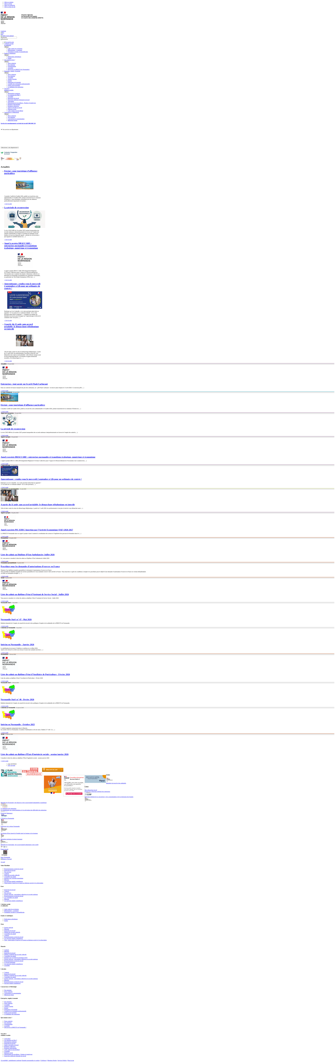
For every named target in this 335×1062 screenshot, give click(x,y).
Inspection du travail (13, 98)
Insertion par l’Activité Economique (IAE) (15, 957)
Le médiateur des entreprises (15, 87)
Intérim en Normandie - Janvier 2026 (17, 644)
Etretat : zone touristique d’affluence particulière (23, 405)
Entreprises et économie (14, 82)
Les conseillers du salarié (11, 897)
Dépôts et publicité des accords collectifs (15, 954)
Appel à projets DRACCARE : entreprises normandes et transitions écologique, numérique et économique (21, 245)
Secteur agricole (8, 927)
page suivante (11, 765)
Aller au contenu (8, 2)
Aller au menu (8, 3)
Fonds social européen (14, 85)
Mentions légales (52, 1060)
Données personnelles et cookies (31, 1060)
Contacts (6, 873)
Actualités (10, 68)
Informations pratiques (14, 93)
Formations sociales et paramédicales (18, 51)
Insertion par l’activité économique (13, 878)
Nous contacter (12, 63)
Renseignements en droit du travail (13, 869)
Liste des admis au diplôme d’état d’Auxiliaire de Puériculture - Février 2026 (35, 674)
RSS (2, 34)
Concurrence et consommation (16, 119)
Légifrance (43, 1060)
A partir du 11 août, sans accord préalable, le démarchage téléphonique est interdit (21, 326)
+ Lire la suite (8, 204)
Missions (6, 880)
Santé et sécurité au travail (15, 107)
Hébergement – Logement (15, 50)
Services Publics (62, 1060)
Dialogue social (12, 109)
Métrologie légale (12, 120)
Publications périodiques (14, 56)
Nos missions (11, 65)
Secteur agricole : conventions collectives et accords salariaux (21, 894)
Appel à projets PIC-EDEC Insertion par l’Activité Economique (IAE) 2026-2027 (37, 530)
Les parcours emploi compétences (13, 881)
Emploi (10, 80)
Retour (6, 47)
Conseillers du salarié (10, 876)
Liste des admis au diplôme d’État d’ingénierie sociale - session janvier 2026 (34, 754)
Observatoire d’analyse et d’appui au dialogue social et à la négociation (23, 883)
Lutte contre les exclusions (15, 48)
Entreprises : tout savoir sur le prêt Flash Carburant (24, 384)
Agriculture (11, 101)
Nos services (7, 872)
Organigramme (12, 66)
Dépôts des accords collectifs (12, 932)
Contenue (3, 31)
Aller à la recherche (9, 5)
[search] (9, 37)
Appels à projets (12, 79)
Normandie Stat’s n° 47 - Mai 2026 (16, 619)
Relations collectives (13, 106)
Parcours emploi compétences (12, 983)
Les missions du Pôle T (14, 95)
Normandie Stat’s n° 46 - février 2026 (17, 699)
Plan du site (71, 1060)
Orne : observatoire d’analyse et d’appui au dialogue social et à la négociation (25, 940)
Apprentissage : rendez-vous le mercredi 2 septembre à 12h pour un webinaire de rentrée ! (22, 286)
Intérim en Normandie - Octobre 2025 (18, 724)
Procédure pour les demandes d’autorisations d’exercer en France (30, 566)
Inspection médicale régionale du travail (18, 100)
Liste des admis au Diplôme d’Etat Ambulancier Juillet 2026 (28, 554)
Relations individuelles (14, 104)
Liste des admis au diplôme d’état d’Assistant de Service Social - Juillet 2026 (35, 594)
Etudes (9, 58)
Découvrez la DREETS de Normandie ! (19, 69)
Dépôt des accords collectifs (12, 875)
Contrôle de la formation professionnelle (19, 84)
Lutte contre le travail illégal (15, 111)
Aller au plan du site (9, 7)
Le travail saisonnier (9, 962)
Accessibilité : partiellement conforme (11, 1060)
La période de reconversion (16, 207)
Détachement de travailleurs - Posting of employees (22, 103)
